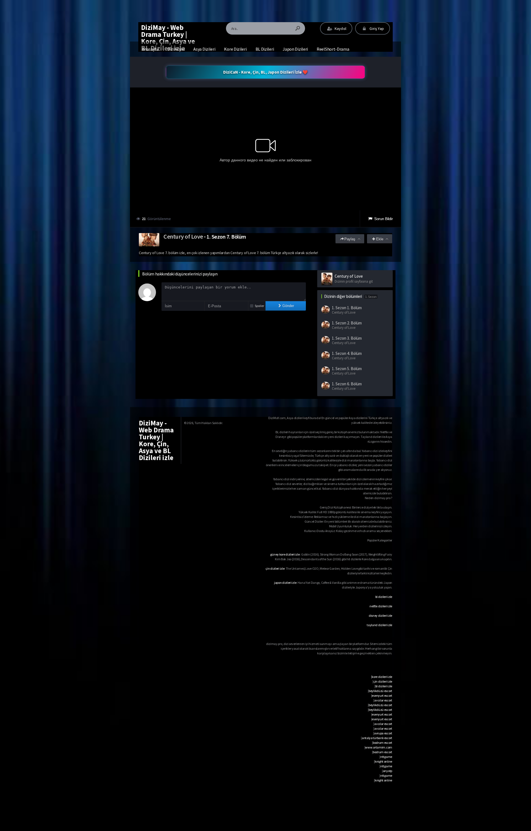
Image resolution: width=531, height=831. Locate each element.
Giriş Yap (376, 28)
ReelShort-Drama (333, 49)
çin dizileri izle (275, 568)
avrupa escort (383, 733)
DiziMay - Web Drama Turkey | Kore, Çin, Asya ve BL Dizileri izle (168, 38)
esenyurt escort (382, 695)
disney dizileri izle (380, 615)
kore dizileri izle (382, 677)
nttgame (386, 757)
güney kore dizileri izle (285, 554)
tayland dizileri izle (379, 625)
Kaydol (340, 28)
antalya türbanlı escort (377, 738)
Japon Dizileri (295, 49)
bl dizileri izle (383, 597)
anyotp (387, 771)
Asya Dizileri (204, 49)
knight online (383, 761)
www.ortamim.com (378, 747)
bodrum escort (382, 742)
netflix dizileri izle (380, 606)
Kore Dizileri (235, 49)
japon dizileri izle (285, 582)
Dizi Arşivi (176, 49)
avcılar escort (383, 700)
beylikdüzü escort (380, 691)
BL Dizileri (265, 49)
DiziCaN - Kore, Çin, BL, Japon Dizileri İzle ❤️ (265, 72)
